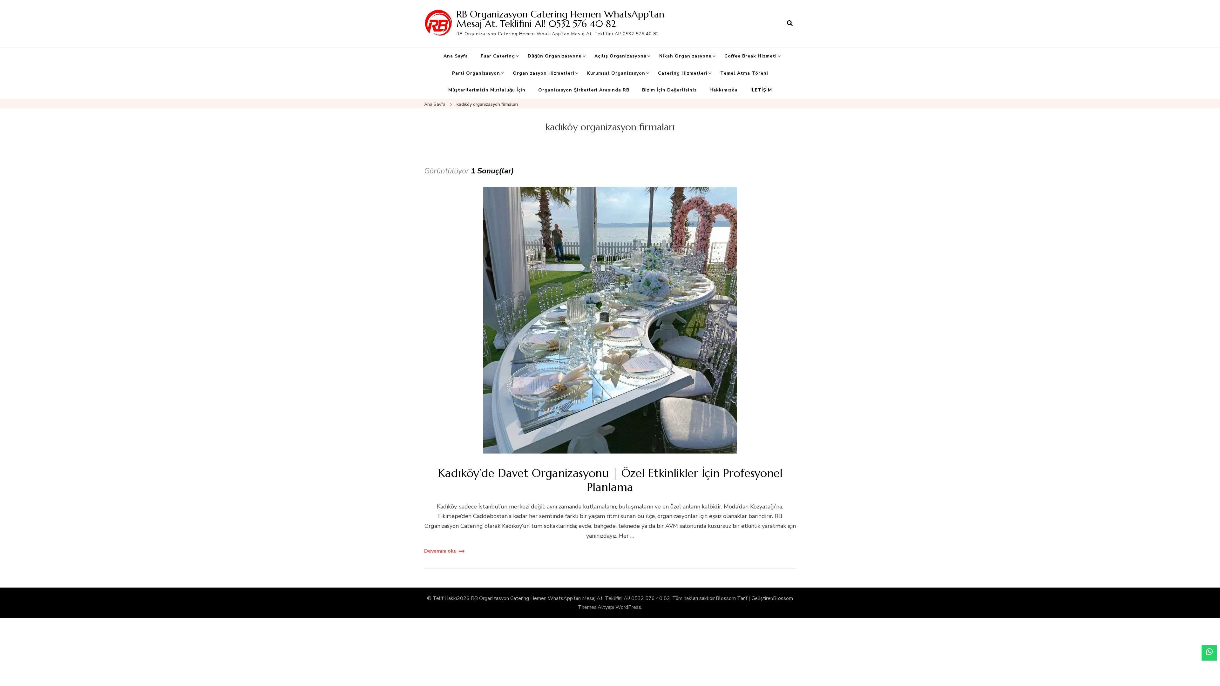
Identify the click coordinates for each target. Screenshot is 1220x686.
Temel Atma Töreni (744, 73)
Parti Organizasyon (476, 73)
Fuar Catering (498, 56)
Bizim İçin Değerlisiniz (669, 90)
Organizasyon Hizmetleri (543, 73)
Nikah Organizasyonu (685, 56)
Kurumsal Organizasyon (616, 73)
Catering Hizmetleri (683, 73)
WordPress (628, 607)
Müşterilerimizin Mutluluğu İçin (486, 90)
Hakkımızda (723, 90)
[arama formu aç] (790, 23)
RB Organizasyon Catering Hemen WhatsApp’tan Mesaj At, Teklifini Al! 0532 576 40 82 (560, 19)
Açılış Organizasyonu (620, 56)
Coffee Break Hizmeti (750, 56)
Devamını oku (440, 551)
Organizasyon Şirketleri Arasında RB (583, 90)
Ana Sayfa (456, 56)
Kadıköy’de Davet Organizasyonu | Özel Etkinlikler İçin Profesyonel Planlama (610, 480)
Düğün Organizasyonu (555, 56)
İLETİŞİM (761, 90)
